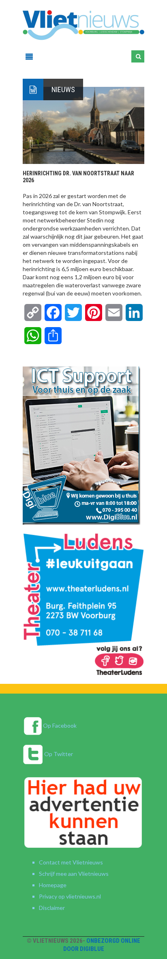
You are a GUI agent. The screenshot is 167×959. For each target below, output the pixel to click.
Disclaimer (52, 907)
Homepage (52, 884)
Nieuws (63, 89)
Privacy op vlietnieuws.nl (70, 896)
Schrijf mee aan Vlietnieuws (74, 873)
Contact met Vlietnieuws (71, 862)
